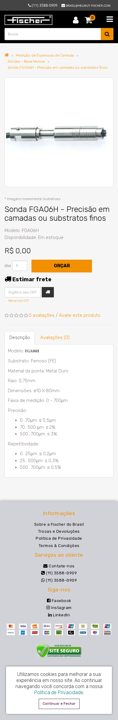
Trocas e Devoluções (59, 531)
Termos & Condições (59, 545)
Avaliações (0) (55, 337)
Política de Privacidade (59, 538)
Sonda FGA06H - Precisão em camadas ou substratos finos (57, 67)
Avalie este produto (79, 315)
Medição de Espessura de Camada (45, 55)
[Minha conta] (76, 20)
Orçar (62, 265)
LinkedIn (61, 615)
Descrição (19, 337)
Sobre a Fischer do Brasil (59, 524)
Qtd (8, 266)
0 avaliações (41, 315)
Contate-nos (61, 566)
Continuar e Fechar (59, 703)
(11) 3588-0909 (61, 573)
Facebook (61, 600)
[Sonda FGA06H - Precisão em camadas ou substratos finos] (59, 132)
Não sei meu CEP (18, 300)
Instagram (61, 607)
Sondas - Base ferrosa (26, 61)
